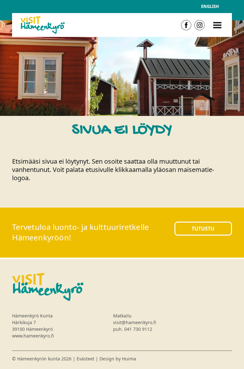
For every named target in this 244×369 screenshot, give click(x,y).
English (210, 6)
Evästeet (85, 359)
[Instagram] (199, 25)
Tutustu (203, 228)
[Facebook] (186, 25)
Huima (129, 359)
